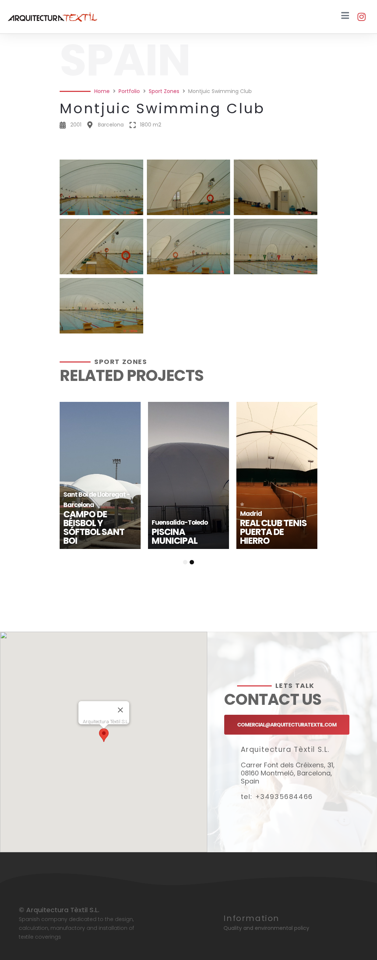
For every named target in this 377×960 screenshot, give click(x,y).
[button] (188, 149)
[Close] (120, 710)
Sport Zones (164, 91)
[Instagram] (361, 16)
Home (102, 91)
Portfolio (129, 91)
